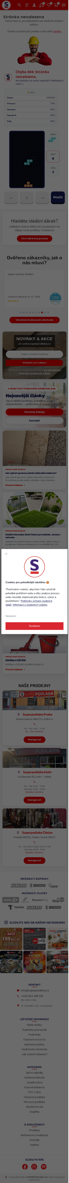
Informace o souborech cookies (30, 604)
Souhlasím (34, 626)
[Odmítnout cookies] (6, 554)
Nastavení (11, 616)
